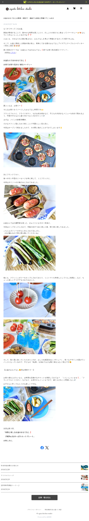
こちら (12, 53)
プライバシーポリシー (34, 509)
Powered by (42, 517)
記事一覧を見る (44, 497)
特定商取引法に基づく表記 (53, 509)
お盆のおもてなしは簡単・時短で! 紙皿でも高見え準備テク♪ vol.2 (28, 18)
